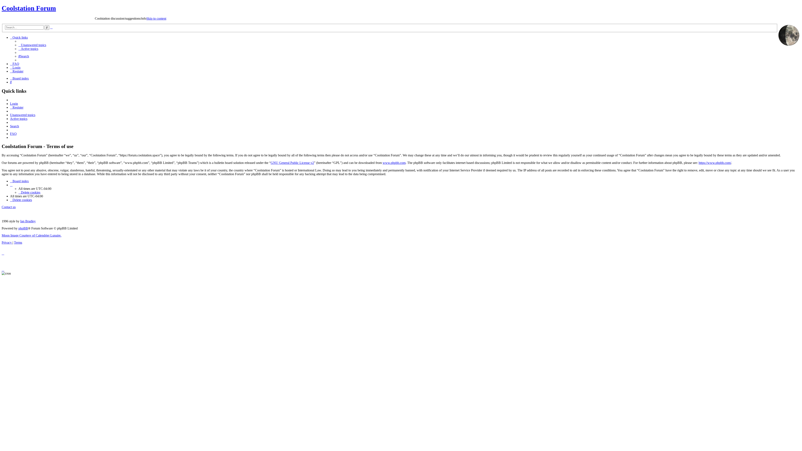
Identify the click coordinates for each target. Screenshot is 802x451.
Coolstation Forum (29, 8)
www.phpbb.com (394, 163)
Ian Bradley (28, 221)
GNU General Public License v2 (292, 163)
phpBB (23, 228)
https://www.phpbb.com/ (715, 163)
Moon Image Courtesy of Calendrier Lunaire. (31, 235)
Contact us (9, 207)
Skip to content (55, 18)
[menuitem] (32, 45)
